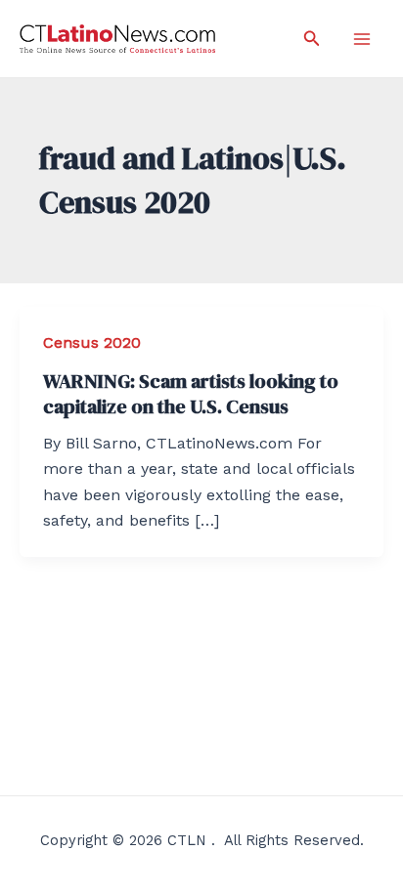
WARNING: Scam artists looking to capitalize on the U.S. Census (190, 393)
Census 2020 (92, 342)
